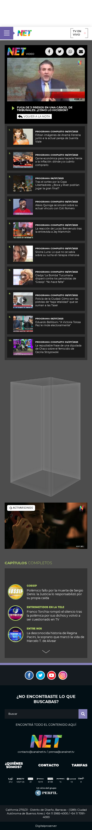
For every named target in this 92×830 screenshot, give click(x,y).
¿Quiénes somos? (14, 765)
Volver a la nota (37, 116)
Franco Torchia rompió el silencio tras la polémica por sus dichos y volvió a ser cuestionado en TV (54, 615)
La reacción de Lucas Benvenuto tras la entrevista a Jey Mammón (58, 230)
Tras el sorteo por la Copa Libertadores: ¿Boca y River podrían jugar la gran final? (57, 185)
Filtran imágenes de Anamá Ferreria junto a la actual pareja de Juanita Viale (58, 138)
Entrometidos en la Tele (45, 607)
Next (46, 651)
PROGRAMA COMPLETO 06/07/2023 (56, 131)
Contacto (47, 765)
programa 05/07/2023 (49, 318)
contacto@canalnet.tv (32, 752)
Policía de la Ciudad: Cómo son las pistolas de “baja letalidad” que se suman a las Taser (56, 302)
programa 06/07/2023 (49, 178)
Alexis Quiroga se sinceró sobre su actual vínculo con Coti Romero (56, 207)
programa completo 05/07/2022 (56, 295)
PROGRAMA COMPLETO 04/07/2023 (56, 342)
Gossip (32, 586)
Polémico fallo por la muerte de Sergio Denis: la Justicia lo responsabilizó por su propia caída (55, 594)
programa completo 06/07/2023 (56, 154)
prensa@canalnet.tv (61, 752)
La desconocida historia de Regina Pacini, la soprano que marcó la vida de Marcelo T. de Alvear (55, 637)
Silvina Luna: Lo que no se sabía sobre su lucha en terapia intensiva (57, 253)
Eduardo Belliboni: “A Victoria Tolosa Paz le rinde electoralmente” (58, 324)
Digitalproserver (46, 826)
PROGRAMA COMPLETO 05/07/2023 (56, 201)
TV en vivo (77, 32)
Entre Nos (34, 629)
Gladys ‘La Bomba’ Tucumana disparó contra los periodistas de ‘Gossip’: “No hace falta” (55, 279)
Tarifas (79, 765)
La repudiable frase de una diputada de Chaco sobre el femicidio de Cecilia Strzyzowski (58, 349)
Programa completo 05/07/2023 (56, 248)
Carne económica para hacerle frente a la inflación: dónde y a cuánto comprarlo (58, 162)
